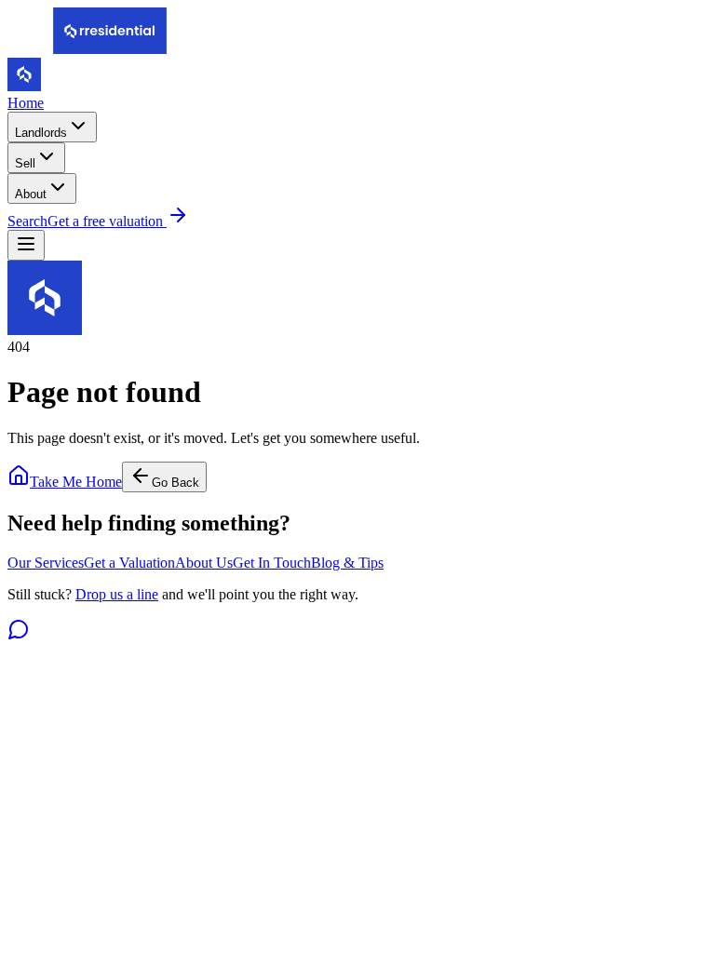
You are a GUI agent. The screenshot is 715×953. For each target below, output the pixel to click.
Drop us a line (116, 594)
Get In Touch (272, 562)
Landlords (41, 133)
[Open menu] (26, 245)
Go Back (175, 483)
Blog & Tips (347, 562)
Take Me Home (76, 482)
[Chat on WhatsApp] (18, 635)
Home (25, 103)
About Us (204, 562)
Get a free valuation (107, 221)
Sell (25, 163)
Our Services (45, 562)
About (31, 194)
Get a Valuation (129, 562)
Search (27, 221)
